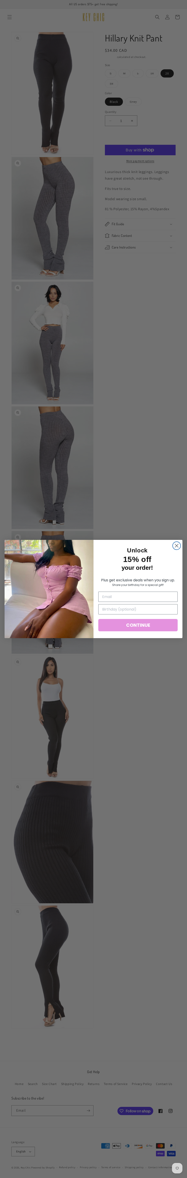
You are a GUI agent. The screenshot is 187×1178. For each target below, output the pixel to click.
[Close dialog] (177, 546)
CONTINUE (138, 625)
